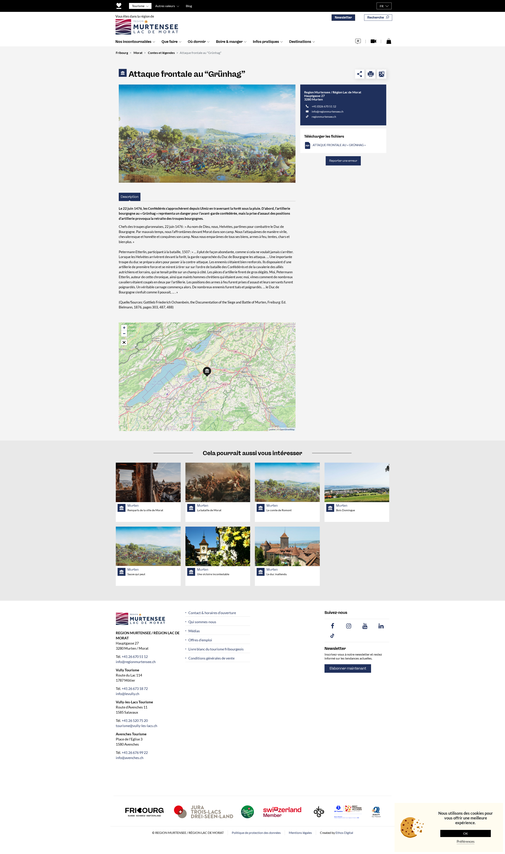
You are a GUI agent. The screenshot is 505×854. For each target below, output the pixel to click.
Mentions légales (300, 832)
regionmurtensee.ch (324, 116)
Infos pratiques (266, 41)
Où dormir (197, 41)
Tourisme (138, 6)
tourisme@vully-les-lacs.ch (136, 725)
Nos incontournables (133, 41)
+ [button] (124, 327)
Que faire (170, 41)
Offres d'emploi (200, 640)
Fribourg (122, 52)
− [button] (124, 333)
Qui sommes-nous (202, 622)
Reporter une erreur (343, 161)
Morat (138, 52)
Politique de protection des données (256, 832)
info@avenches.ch (129, 757)
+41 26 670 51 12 (135, 656)
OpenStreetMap (287, 429)
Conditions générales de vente (211, 658)
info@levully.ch (127, 693)
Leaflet (272, 429)
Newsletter (343, 17)
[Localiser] (381, 74)
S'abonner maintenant (347, 668)
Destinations (300, 41)
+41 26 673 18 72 (135, 688)
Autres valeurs (165, 6)
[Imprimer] (370, 74)
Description (129, 197)
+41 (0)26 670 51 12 (324, 106)
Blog (189, 6)
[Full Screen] (124, 342)
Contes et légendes (161, 52)
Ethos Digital (344, 832)
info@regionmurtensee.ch (327, 111)
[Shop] (389, 40)
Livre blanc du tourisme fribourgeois (216, 649)
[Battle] (207, 134)
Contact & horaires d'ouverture (212, 613)
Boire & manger (229, 41)
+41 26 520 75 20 (135, 720)
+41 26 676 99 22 (135, 752)
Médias (194, 631)
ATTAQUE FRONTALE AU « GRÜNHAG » (339, 145)
